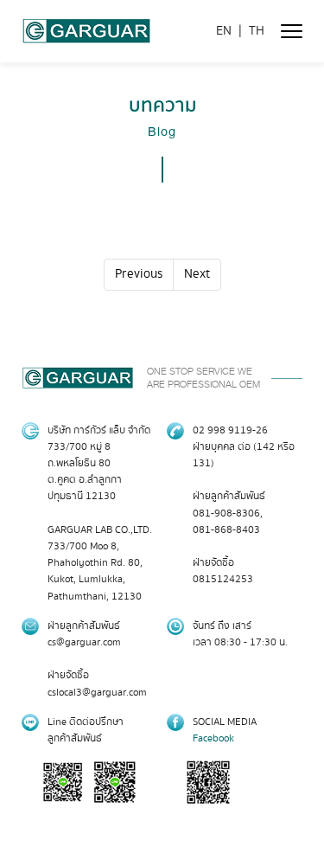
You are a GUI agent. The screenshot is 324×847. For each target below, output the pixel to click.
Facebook (213, 738)
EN (224, 31)
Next (197, 274)
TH (256, 31)
